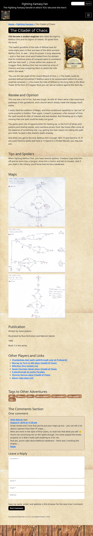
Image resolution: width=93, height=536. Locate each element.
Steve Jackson (74, 396)
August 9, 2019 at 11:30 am (23, 422)
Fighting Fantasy (24, 24)
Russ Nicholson (58, 396)
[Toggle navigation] (88, 15)
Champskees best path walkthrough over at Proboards (39, 360)
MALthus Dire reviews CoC (25, 366)
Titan (11, 400)
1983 (11, 396)
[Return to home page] (5, 15)
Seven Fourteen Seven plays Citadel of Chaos (34, 369)
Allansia (20, 396)
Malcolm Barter (42, 396)
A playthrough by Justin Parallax (28, 372)
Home (11, 24)
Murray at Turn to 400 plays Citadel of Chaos (34, 363)
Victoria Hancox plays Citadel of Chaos (31, 375)
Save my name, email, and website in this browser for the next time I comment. (45, 504)
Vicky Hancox (16, 419)
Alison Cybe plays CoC (23, 378)
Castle (30, 396)
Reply (13, 446)
